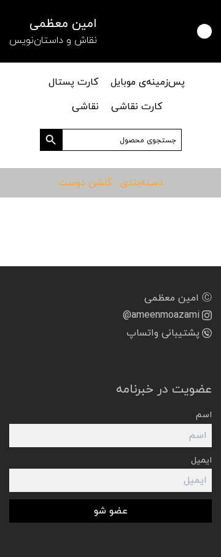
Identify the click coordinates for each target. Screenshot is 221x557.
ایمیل (201, 460)
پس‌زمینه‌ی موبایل (147, 82)
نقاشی (85, 106)
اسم (204, 415)
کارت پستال (73, 82)
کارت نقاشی (136, 106)
